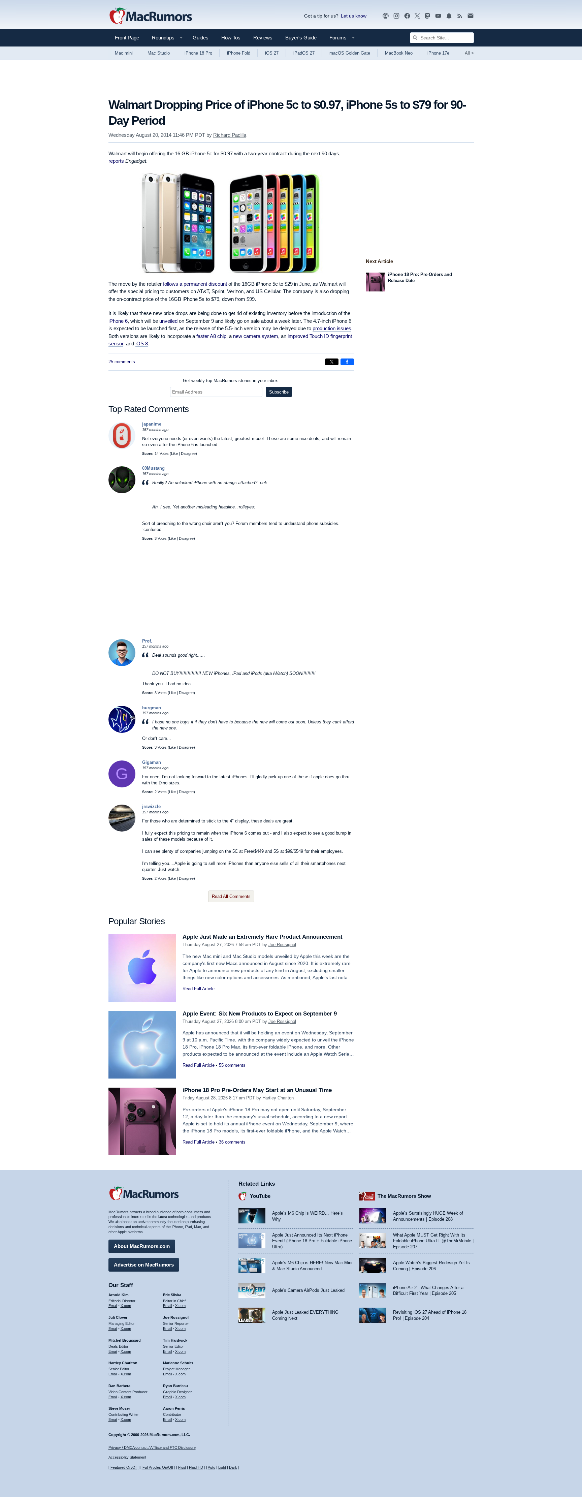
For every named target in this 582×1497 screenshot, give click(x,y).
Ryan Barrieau (175, 1386)
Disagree (188, 453)
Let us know (353, 16)
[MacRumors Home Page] (150, 16)
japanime (151, 424)
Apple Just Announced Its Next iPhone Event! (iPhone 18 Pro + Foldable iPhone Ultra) (312, 1241)
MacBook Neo (399, 53)
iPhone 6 (118, 321)
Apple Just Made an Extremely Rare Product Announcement (263, 937)
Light (222, 1467)
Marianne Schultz (178, 1363)
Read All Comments (231, 896)
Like (174, 453)
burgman (151, 707)
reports (116, 161)
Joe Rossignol (282, 944)
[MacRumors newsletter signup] (470, 16)
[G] (121, 785)
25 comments (121, 361)
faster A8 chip (211, 336)
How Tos (230, 37)
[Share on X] (331, 361)
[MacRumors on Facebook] (407, 16)
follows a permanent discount (195, 284)
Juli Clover (117, 1317)
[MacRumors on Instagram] (396, 16)
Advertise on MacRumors (144, 1265)
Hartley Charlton (278, 1097)
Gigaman (151, 762)
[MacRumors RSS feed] (459, 16)
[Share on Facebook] (347, 361)
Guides (200, 37)
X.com (126, 1306)
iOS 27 (272, 53)
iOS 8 (141, 343)
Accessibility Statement (127, 1457)
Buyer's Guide (301, 37)
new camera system (255, 336)
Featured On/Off (123, 1467)
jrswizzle (151, 806)
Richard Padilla (229, 135)
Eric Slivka (172, 1295)
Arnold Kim (118, 1295)
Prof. (147, 641)
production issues (332, 328)
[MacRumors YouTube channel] (438, 16)
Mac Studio (159, 53)
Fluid (182, 1467)
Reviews (262, 37)
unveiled (168, 321)
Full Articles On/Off (157, 1467)
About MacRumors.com (142, 1246)
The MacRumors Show (404, 1196)
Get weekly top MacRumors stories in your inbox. (231, 380)
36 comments (232, 1142)
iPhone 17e (438, 53)
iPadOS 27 (304, 53)
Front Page (127, 37)
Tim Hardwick (175, 1340)
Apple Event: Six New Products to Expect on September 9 (260, 1013)
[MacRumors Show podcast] (385, 16)
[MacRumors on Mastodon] (427, 16)
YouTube (260, 1196)
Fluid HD (196, 1467)
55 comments (232, 1065)
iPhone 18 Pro (198, 53)
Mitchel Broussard (124, 1340)
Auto (211, 1467)
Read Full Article (199, 988)
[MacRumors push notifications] (449, 16)
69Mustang (153, 468)
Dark (233, 1467)
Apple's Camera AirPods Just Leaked (308, 1290)
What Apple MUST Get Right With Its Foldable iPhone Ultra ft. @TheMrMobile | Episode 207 (433, 1241)
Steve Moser (119, 1408)
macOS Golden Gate (349, 53)
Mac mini (124, 53)
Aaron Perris (174, 1408)
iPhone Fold (238, 53)
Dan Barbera (119, 1386)
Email (112, 1306)
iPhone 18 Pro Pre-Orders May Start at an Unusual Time (257, 1090)
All (469, 53)
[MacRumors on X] (417, 16)
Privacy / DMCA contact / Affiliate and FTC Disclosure (152, 1447)
